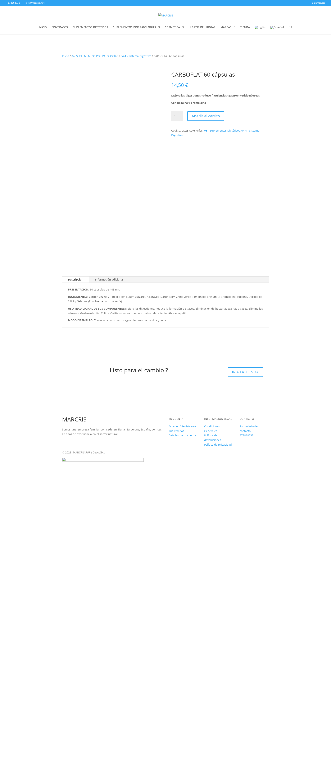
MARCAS (225, 27)
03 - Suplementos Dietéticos (222, 130)
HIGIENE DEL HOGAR (202, 27)
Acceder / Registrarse (182, 426)
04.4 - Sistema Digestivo (136, 56)
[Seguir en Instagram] (73, 442)
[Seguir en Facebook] (65, 442)
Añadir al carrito (206, 116)
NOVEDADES (60, 27)
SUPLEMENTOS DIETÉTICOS (90, 27)
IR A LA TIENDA (245, 372)
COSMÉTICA (172, 27)
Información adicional (109, 279)
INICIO (43, 27)
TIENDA (245, 27)
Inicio (65, 56)
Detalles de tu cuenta (182, 435)
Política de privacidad (218, 444)
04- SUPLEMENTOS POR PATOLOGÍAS (94, 56)
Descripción (75, 279)
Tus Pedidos (176, 431)
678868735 (246, 435)
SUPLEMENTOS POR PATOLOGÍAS (134, 27)
